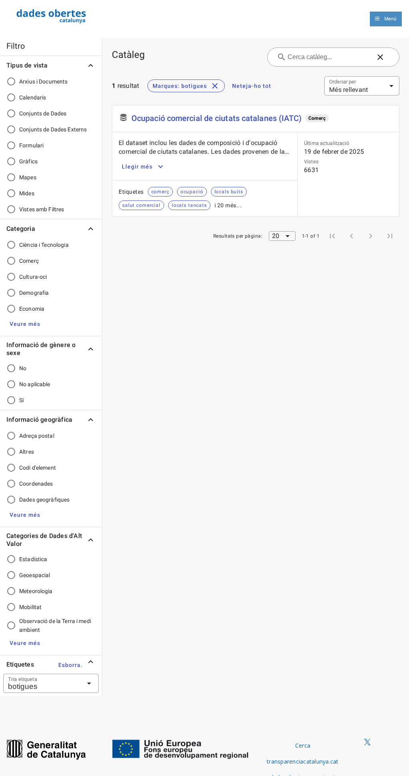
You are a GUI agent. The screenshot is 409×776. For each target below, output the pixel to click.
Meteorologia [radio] (36, 591)
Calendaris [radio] (32, 97)
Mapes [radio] (27, 177)
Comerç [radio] (29, 261)
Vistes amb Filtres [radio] (41, 209)
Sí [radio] (21, 400)
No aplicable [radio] (34, 384)
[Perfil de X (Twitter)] (367, 742)
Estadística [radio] (33, 559)
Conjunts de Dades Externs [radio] (53, 129)
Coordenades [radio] (36, 483)
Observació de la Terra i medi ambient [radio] (55, 625)
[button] (25, 324)
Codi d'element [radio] (37, 467)
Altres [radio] (26, 452)
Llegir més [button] (137, 166)
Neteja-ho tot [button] (251, 86)
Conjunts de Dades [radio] (42, 113)
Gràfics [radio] (28, 161)
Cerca (302, 745)
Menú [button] (390, 19)
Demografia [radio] (34, 293)
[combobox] (41, 683)
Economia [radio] (31, 309)
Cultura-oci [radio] (33, 277)
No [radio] (22, 368)
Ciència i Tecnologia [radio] (44, 245)
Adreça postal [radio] (36, 436)
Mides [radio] (26, 193)
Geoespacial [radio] (34, 575)
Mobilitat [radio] (30, 607)
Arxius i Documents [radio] (43, 81)
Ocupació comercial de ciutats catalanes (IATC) (216, 118)
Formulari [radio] (31, 145)
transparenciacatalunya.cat (303, 761)
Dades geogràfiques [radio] (44, 499)
